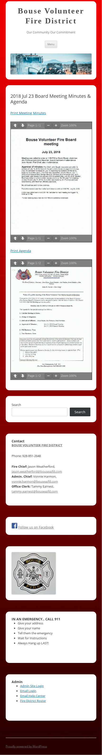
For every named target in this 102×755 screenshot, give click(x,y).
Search (16, 405)
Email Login (28, 691)
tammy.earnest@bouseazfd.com (35, 491)
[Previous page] (15, 125)
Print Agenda (20, 251)
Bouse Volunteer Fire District (51, 16)
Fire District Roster (33, 701)
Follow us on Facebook (36, 527)
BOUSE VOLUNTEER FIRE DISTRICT (37, 445)
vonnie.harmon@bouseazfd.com (35, 481)
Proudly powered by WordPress (26, 746)
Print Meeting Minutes (28, 113)
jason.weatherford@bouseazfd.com (37, 471)
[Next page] (22, 125)
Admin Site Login (32, 686)
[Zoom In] (56, 125)
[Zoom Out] (48, 125)
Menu (51, 44)
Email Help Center (32, 696)
